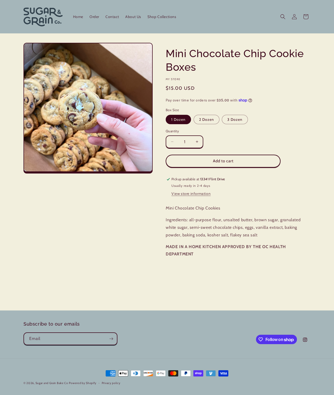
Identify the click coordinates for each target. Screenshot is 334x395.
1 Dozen (178, 119)
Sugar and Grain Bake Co (51, 383)
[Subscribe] (111, 338)
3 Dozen (234, 119)
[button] (283, 16)
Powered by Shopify (83, 383)
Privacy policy (111, 383)
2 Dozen (206, 119)
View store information (191, 193)
